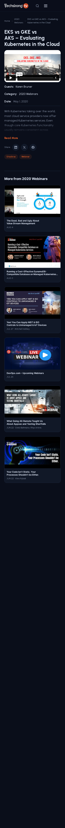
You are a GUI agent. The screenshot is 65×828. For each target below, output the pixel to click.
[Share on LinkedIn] (15, 147)
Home (7, 21)
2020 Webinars (18, 21)
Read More (11, 138)
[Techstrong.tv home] (16, 5)
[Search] (37, 6)
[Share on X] (24, 147)
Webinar (25, 156)
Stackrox (11, 156)
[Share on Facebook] (33, 147)
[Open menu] (45, 5)
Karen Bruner (24, 86)
